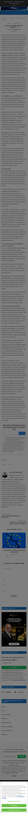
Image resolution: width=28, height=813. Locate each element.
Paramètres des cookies (14, 801)
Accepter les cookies (14, 810)
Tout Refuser (14, 805)
